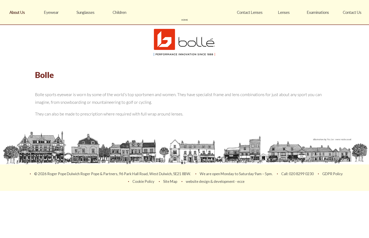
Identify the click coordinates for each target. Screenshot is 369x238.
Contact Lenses (249, 12)
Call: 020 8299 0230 (297, 174)
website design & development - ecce (215, 181)
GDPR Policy (332, 174)
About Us (17, 12)
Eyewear (51, 12)
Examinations (318, 12)
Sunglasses (85, 12)
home (184, 20)
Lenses (284, 12)
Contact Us (352, 12)
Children (119, 12)
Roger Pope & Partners (184, 12)
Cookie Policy (143, 181)
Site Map (170, 181)
